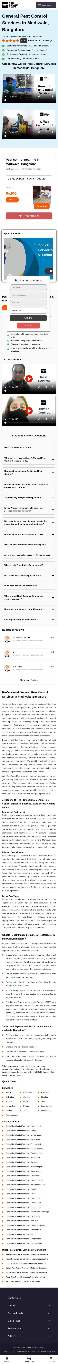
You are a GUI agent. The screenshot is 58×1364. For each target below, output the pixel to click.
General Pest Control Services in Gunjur (21, 1131)
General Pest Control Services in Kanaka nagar (24, 1167)
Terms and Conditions (35, 1348)
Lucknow (9, 1111)
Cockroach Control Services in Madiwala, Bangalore (26, 1263)
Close (28, 325)
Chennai (26, 1097)
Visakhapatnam (12, 1115)
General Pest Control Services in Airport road (23, 1140)
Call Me (28, 318)
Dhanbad (44, 1097)
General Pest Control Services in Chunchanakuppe (25, 1225)
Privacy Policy (19, 1348)
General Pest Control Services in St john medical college (27, 1212)
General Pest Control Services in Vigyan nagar (23, 1135)
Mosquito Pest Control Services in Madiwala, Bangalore (27, 1259)
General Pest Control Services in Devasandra (23, 1176)
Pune (43, 1102)
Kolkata (26, 1102)
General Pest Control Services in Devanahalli (23, 1198)
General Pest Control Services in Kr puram (22, 1221)
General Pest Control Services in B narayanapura (24, 1149)
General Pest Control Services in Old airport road (24, 1180)
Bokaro (26, 1106)
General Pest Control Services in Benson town (23, 1230)
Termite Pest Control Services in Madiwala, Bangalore (26, 1272)
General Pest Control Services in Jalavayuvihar (24, 1171)
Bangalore (45, 1093)
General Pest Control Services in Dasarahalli (23, 1216)
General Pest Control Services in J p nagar (22, 1162)
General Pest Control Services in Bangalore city (24, 1243)
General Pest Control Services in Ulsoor (21, 1194)
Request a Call (31, 216)
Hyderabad (10, 1097)
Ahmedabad (46, 1111)
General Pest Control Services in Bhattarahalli (23, 1144)
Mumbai (9, 1102)
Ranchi (8, 1093)
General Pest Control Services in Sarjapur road (24, 1207)
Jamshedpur (10, 1106)
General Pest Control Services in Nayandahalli (23, 1126)
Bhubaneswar (28, 1093)
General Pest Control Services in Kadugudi (22, 1234)
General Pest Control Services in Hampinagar (23, 1189)
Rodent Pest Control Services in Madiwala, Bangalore (26, 1268)
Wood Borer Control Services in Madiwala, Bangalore (26, 1277)
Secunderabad (47, 1106)
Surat (25, 1111)
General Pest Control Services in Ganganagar (23, 1239)
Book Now (42, 206)
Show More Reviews (29, 680)
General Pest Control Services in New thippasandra (25, 1185)
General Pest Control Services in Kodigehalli (23, 1158)
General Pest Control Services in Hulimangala (23, 1203)
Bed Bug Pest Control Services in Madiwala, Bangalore (27, 1254)
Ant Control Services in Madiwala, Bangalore (23, 1281)
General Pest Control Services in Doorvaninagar (24, 1153)
